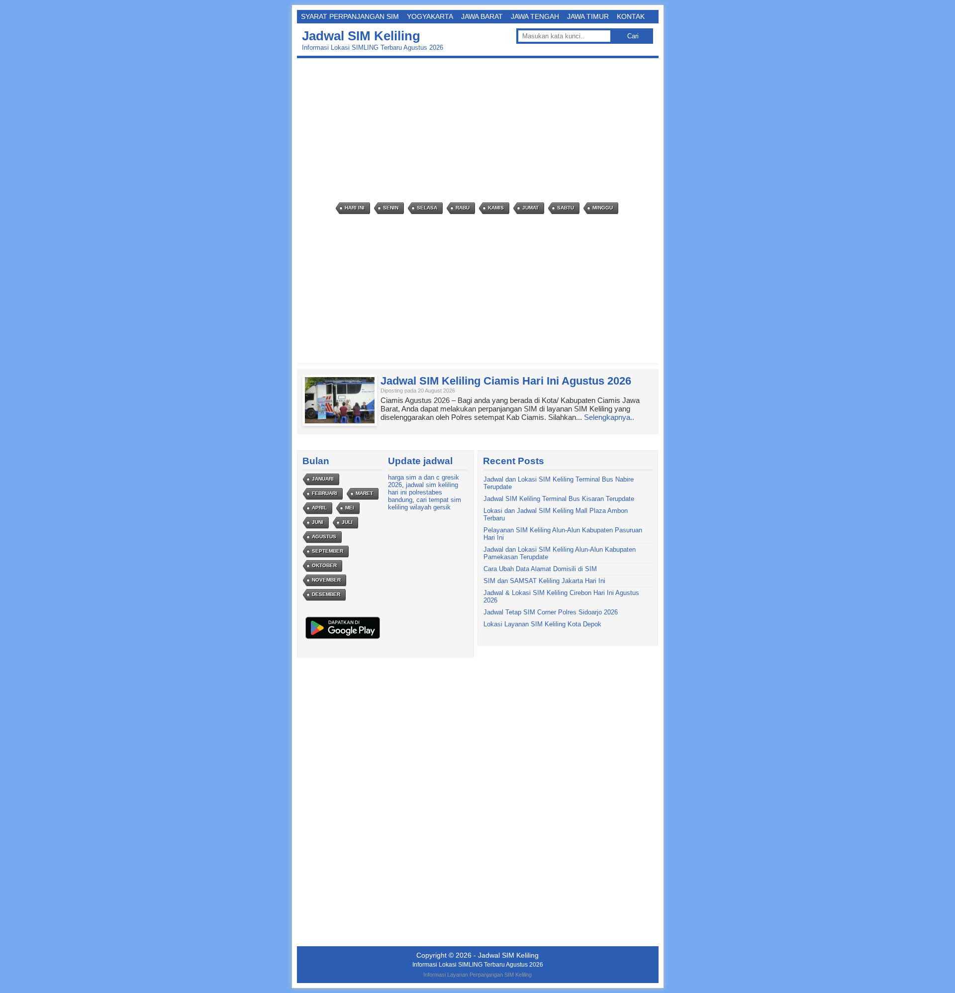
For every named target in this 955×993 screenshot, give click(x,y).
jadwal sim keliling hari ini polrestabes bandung (423, 492)
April (319, 507)
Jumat (530, 207)
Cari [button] (633, 36)
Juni (317, 522)
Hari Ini (355, 207)
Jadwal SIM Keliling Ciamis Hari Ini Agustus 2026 (506, 381)
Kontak (631, 16)
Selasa (427, 207)
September (327, 551)
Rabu (463, 207)
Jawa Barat (482, 16)
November (326, 580)
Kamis (496, 207)
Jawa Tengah (535, 16)
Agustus (324, 536)
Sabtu (565, 207)
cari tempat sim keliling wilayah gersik (424, 503)
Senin (390, 207)
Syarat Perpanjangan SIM (350, 16)
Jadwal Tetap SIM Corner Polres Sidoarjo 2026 (550, 612)
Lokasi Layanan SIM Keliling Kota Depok (542, 624)
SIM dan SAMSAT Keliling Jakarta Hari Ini (544, 581)
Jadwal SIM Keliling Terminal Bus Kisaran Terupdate (558, 498)
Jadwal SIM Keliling (361, 35)
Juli (347, 522)
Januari (323, 479)
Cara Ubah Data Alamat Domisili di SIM (540, 569)
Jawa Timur (588, 16)
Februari (324, 493)
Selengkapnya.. (609, 417)
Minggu (602, 207)
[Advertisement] (480, 130)
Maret (364, 493)
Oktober (324, 565)
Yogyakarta (430, 16)
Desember (326, 594)
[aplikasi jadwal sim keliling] (342, 638)
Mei (349, 507)
